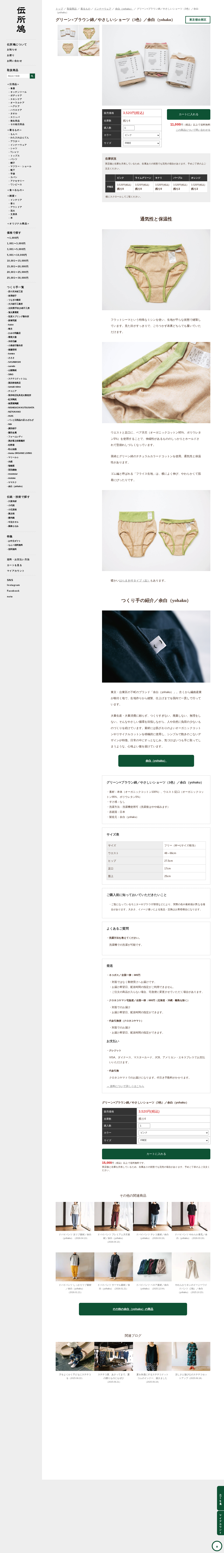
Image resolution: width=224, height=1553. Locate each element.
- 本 (11, 218)
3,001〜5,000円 (16, 249)
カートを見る (14, 565)
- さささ (11, 358)
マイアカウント (16, 570)
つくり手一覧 (15, 287)
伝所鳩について (17, 44)
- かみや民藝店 (14, 333)
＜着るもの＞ (14, 130)
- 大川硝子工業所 (15, 304)
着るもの (85, 8)
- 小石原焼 (11, 509)
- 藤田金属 (11, 432)
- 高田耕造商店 (14, 383)
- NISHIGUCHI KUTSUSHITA (20, 407)
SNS (10, 580)
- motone (11, 478)
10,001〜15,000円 (18, 260)
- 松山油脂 (11, 449)
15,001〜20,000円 (18, 266)
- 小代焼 (11, 505)
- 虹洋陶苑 (11, 399)
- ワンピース (15, 184)
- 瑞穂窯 (11, 466)
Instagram (13, 585)
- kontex (11, 353)
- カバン (13, 177)
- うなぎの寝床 (14, 300)
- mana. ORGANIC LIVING (19, 453)
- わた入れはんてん (19, 138)
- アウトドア (15, 207)
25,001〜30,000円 (18, 278)
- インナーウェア (18, 145)
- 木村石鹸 (11, 341)
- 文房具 (13, 214)
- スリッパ (14, 117)
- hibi (9, 424)
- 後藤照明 (11, 349)
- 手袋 (12, 174)
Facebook (13, 591)
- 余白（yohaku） (15, 486)
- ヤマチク (11, 482)
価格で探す (14, 232)
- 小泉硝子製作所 (15, 345)
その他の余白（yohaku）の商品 (133, 1309)
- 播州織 (11, 518)
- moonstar (12, 474)
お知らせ (12, 49)
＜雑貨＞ (12, 195)
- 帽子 (12, 163)
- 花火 (12, 211)
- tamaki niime (14, 387)
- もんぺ (13, 134)
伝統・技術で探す (18, 496)
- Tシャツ (14, 152)
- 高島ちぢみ (13, 526)
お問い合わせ (14, 61)
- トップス (14, 156)
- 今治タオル (13, 522)
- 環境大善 (11, 337)
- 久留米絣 (11, 501)
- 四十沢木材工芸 (15, 291)
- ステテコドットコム (17, 378)
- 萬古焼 (11, 513)
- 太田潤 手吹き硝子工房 (18, 308)
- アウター (14, 141)
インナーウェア (102, 8)
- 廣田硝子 (11, 428)
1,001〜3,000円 (16, 243)
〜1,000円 (13, 238)
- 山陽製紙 (11, 370)
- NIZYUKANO (14, 412)
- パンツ (13, 159)
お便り (11, 55)
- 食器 (12, 88)
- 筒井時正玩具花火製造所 (19, 395)
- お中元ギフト (14, 541)
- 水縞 (9, 461)
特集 (10, 536)
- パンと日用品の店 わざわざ (20, 420)
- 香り (12, 204)
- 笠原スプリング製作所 (18, 316)
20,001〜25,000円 (18, 272)
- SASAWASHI (14, 362)
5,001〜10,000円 (17, 255)
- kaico (10, 324)
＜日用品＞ (13, 84)
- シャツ (13, 148)
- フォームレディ (15, 436)
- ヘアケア (14, 106)
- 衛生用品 (14, 121)
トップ (59, 8)
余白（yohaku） (124, 8)
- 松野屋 (11, 445)
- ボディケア (15, 95)
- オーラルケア (16, 103)
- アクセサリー (16, 181)
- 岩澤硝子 (11, 296)
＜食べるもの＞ (16, 190)
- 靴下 (12, 170)
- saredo (11, 366)
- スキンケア (15, 99)
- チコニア (11, 391)
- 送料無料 (11, 549)
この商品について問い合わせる (193, 129)
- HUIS (10, 416)
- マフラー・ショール (20, 166)
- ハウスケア (15, 110)
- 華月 (9, 329)
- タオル (13, 113)
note (10, 596)
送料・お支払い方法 (18, 559)
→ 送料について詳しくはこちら (125, 1086)
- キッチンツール (18, 92)
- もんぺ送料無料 (15, 545)
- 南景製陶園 (13, 403)
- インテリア (15, 200)
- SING (10, 374)
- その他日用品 (16, 124)
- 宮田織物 (11, 470)
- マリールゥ (13, 457)
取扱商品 (12, 70)
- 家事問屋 (11, 320)
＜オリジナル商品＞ (18, 223)
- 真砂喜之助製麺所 (16, 441)
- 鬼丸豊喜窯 (13, 312)
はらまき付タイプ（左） (134, 580)
